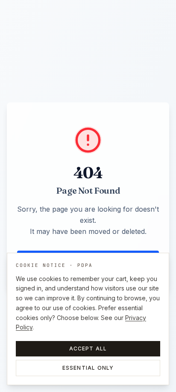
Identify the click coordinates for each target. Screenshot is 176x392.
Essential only (88, 368)
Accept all (88, 348)
